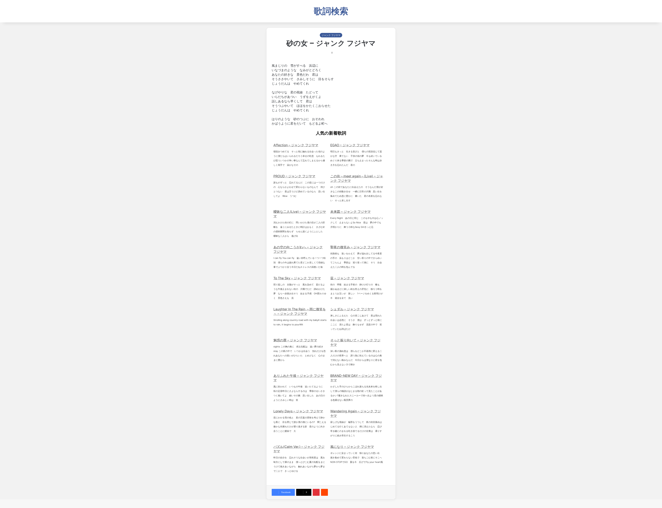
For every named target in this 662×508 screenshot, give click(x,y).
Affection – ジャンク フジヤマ (295, 145)
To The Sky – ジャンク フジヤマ (297, 278)
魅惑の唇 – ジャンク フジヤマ (295, 340)
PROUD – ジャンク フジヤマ (294, 176)
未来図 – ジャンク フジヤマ (350, 212)
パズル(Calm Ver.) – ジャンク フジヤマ (298, 449)
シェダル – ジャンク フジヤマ (352, 309)
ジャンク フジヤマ (331, 35)
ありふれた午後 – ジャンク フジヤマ (298, 378)
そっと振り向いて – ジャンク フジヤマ (355, 342)
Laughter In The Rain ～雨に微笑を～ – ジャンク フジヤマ (299, 311)
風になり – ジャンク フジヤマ (352, 447)
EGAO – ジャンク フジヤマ (350, 145)
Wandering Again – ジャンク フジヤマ (355, 413)
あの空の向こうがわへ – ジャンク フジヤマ (298, 249)
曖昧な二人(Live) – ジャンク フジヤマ (299, 214)
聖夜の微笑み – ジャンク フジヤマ (355, 247)
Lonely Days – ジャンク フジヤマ (298, 411)
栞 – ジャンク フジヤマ (347, 278)
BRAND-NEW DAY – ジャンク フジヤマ (356, 378)
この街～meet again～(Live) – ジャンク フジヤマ (356, 178)
